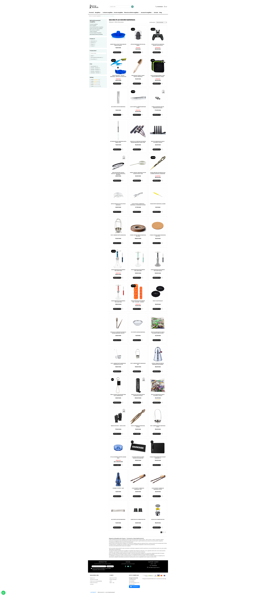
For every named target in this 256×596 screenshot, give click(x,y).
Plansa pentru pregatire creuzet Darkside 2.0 (158, 457)
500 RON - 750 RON (95, 72)
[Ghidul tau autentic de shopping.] (93, 592)
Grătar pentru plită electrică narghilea (118, 204)
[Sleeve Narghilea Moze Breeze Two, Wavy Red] (118, 291)
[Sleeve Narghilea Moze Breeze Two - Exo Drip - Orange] (138, 291)
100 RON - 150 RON (95, 69)
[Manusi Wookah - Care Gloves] (118, 416)
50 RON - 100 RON (94, 68)
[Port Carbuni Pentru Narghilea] (118, 226)
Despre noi (92, 578)
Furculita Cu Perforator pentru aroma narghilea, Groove (118, 333)
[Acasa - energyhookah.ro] (95, 6)
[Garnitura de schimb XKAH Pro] (138, 510)
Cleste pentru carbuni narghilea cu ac (138, 107)
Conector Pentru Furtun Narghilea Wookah (158, 107)
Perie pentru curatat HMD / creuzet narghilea (138, 76)
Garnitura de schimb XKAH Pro (138, 519)
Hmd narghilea (93, 25)
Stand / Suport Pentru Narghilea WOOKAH (138, 236)
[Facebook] (125, 566)
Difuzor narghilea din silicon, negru (138, 45)
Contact (91, 584)
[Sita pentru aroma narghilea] (138, 323)
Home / (90, 16)
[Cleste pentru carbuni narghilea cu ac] (138, 97)
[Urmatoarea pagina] (165, 532)
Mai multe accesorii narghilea (96, 34)
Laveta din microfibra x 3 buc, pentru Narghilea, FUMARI (158, 76)
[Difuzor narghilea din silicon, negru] (138, 35)
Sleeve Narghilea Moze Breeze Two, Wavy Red (118, 301)
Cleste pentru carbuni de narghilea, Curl (138, 489)
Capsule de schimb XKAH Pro (157, 519)
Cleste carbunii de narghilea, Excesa (138, 426)
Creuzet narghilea (94, 24)
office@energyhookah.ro (154, 567)
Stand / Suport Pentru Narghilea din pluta (158, 236)
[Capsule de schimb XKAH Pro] (158, 510)
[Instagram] (130, 566)
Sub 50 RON (93, 66)
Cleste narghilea (93, 31)
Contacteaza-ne (135, 586)
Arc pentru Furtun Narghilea (118, 106)
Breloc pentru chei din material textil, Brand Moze (118, 395)
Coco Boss (93, 59)
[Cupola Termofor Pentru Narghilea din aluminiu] (158, 354)
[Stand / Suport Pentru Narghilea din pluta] (158, 226)
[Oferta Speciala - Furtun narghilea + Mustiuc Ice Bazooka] (118, 66)
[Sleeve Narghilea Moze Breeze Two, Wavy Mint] (138, 258)
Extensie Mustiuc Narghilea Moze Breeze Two (118, 142)
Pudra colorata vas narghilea (96, 28)
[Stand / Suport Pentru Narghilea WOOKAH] (138, 226)
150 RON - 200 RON (95, 71)
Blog (160, 12)
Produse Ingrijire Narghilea (95, 32)
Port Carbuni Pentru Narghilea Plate (157, 426)
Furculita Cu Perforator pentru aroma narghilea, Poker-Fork (138, 142)
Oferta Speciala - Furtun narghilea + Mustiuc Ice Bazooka (118, 76)
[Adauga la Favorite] (122, 52)
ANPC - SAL (112, 582)
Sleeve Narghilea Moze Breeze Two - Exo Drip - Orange (138, 301)
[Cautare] (132, 6)
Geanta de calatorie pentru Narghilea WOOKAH (138, 395)
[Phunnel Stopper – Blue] (118, 479)
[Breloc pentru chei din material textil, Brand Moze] (118, 385)
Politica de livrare (93, 582)
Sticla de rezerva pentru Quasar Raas (118, 457)
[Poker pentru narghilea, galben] (158, 194)
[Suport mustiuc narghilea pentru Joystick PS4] (158, 35)
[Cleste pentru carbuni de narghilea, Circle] (158, 479)
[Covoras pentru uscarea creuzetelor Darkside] (138, 448)
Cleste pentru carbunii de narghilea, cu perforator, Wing (138, 204)
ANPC (111, 581)
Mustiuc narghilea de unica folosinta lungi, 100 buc (157, 333)
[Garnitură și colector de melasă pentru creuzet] (118, 35)
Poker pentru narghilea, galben (157, 203)
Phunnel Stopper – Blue (118, 488)
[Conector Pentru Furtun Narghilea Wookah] (158, 97)
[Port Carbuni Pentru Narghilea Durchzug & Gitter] (118, 354)
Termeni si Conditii (94, 579)
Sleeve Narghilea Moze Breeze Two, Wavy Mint (138, 270)
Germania (93, 41)
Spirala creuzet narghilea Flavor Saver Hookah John (138, 173)
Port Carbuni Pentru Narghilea (118, 235)
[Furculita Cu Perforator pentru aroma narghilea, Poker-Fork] (138, 130)
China (92, 44)
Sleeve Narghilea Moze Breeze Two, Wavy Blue (118, 270)
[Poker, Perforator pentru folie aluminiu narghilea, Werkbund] (158, 163)
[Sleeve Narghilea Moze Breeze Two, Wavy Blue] (118, 259)
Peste (92, 79)
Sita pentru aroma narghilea (138, 332)
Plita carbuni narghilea (95, 30)
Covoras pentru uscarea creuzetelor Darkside (138, 457)
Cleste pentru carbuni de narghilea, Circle (158, 489)
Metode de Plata (113, 578)
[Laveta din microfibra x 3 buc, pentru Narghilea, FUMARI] (158, 66)
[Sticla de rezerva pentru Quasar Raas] (118, 448)
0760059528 (154, 565)
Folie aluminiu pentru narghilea (96, 27)
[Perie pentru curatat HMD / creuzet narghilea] (138, 66)
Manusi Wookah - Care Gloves (118, 425)
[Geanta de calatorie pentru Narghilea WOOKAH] (138, 385)
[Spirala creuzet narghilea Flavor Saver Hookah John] (138, 163)
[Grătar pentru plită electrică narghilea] (118, 194)
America (93, 42)
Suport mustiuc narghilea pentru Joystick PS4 (157, 45)
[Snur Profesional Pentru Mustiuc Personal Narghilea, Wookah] (118, 163)
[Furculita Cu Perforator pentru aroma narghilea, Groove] (118, 323)
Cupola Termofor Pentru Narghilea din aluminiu (158, 364)
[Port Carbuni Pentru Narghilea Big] (138, 354)
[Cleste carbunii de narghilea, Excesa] (138, 416)
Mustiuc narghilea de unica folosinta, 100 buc (157, 142)
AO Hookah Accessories (96, 57)
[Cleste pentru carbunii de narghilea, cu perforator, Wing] (138, 194)
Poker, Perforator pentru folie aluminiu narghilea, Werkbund (157, 173)
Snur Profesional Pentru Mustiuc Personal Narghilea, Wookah (118, 173)
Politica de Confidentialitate (96, 581)
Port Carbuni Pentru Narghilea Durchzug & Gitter (118, 364)
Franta (92, 46)
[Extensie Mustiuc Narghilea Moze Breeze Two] (118, 130)
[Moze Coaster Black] (158, 291)
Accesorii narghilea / (96, 16)
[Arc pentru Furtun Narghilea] (118, 97)
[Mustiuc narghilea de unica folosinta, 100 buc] (158, 130)
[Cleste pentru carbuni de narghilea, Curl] (138, 479)
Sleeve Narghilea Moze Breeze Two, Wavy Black (158, 270)
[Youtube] (128, 566)
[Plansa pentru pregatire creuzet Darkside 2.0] (158, 448)
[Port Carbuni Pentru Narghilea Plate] (158, 416)
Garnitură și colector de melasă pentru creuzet (118, 45)
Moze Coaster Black (158, 300)
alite (92, 55)
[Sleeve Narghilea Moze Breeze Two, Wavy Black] (158, 258)
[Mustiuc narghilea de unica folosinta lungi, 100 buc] (158, 323)
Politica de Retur (113, 579)
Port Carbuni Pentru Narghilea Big (138, 364)
